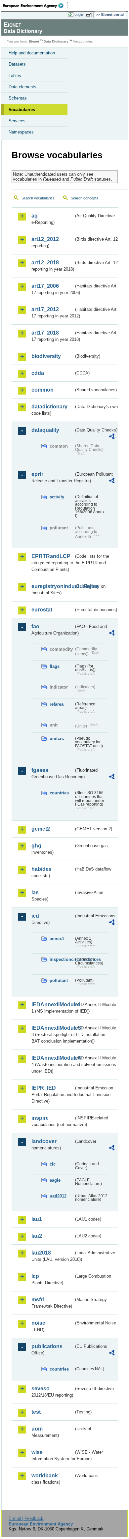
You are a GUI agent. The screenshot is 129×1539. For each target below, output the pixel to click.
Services (17, 120)
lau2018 (41, 1253)
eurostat (41, 609)
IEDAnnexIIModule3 (52, 1028)
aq (34, 216)
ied (35, 916)
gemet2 (40, 829)
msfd (37, 1299)
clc (53, 1164)
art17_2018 (45, 333)
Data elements (22, 86)
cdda (37, 373)
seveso (40, 1388)
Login (78, 14)
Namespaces (21, 132)
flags (55, 666)
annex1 (57, 938)
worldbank (44, 1475)
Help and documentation (32, 52)
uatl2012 (58, 1196)
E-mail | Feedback (26, 1518)
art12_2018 (45, 262)
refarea (57, 704)
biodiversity (46, 356)
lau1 (36, 1219)
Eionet (34, 41)
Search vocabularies (38, 198)
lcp (35, 1276)
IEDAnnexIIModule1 (52, 1004)
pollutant (59, 980)
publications (47, 1346)
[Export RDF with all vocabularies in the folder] (111, 437)
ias (35, 892)
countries (59, 792)
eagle (55, 1180)
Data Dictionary (56, 41)
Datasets (17, 64)
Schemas (18, 98)
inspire (40, 1118)
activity (57, 496)
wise (37, 1452)
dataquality (45, 430)
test (36, 1412)
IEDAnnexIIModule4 (52, 1058)
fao (35, 626)
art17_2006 (45, 286)
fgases (39, 770)
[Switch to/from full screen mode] (90, 15)
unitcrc (57, 738)
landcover (44, 1141)
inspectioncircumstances (62, 959)
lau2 (36, 1236)
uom (37, 1429)
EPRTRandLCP (50, 556)
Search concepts (84, 198)
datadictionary (49, 406)
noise (38, 1323)
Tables (15, 75)
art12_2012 (45, 239)
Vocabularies (22, 109)
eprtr (37, 474)
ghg (36, 845)
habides (41, 869)
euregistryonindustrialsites (52, 586)
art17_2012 (45, 309)
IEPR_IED (43, 1088)
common (42, 390)
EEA (35, 5)
